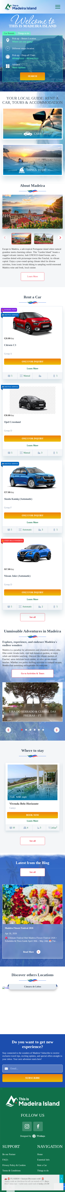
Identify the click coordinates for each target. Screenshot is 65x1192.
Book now (32, 815)
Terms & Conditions (11, 1170)
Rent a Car (42, 1165)
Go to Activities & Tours (32, 673)
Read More (28, 952)
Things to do (43, 1170)
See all (33, 617)
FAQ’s (5, 1160)
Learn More (32, 276)
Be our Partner (8, 1154)
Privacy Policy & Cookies (14, 1165)
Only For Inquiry (32, 361)
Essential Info (43, 1160)
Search (32, 76)
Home (40, 1154)
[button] (60, 237)
